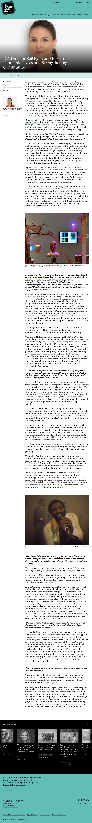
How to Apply (78, 2)
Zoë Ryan (6, 90)
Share (5, 117)
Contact (86, 2)
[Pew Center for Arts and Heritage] (8, 8)
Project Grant (86, 752)
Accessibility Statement (59, 815)
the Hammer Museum (78, 384)
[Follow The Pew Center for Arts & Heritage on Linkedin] (84, 801)
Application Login (83, 804)
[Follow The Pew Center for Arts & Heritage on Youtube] (87, 801)
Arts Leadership (26, 75)
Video (20, 756)
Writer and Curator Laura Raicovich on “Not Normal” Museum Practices (26, 748)
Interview (7, 75)
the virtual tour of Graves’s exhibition (59, 363)
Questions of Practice (61, 14)
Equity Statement (32, 815)
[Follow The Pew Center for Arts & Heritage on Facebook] (81, 801)
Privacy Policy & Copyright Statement (14, 815)
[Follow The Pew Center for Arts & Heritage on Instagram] (79, 801)
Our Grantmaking (40, 14)
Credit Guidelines (45, 815)
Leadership (15, 75)
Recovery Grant (43, 757)
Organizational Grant (45, 754)
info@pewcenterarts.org (10, 807)
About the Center (81, 14)
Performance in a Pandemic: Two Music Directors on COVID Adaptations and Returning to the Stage (69, 751)
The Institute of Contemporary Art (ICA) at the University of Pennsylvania (52, 97)
